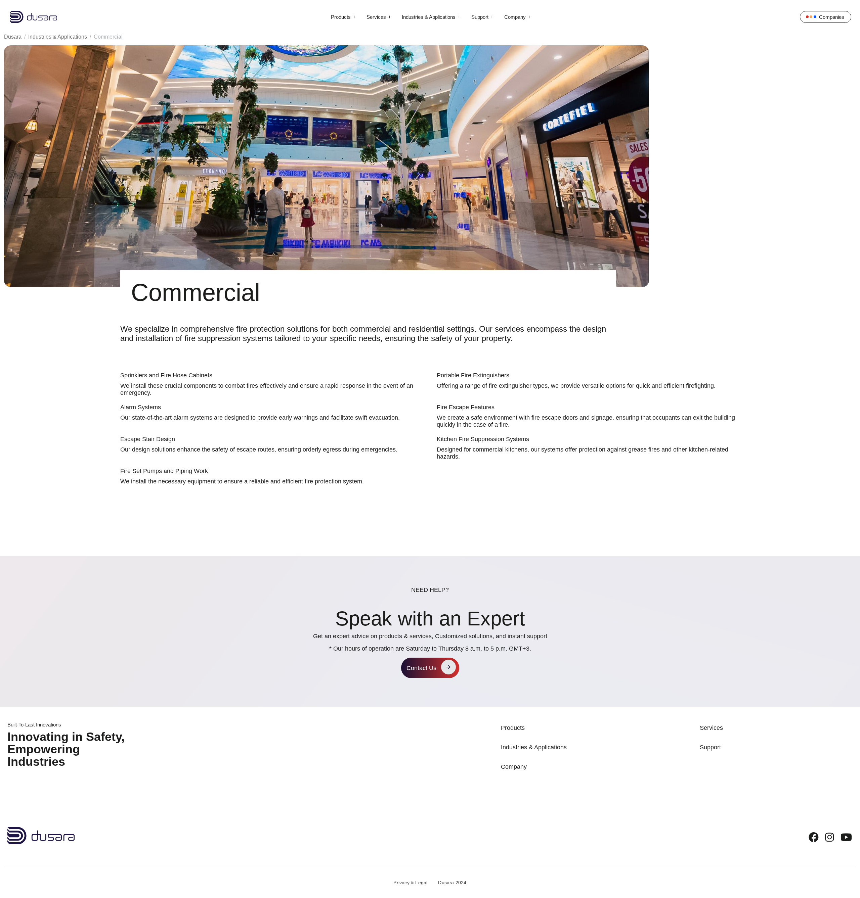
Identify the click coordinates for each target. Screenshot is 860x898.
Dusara (13, 37)
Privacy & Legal (410, 882)
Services (376, 17)
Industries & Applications (429, 17)
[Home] (28, 17)
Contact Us (421, 668)
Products (341, 17)
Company (515, 17)
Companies (831, 17)
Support (479, 17)
